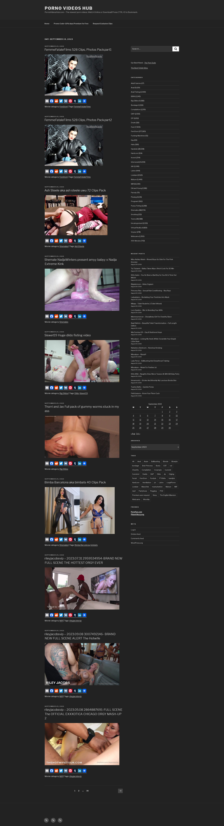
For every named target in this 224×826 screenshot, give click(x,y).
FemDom (63, 107)
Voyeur (133, 232)
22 (162, 424)
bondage (135, 466)
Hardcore (134, 153)
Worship (146, 499)
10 (177, 416)
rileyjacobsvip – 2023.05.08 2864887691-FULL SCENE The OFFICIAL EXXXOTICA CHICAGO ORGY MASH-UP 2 (83, 714)
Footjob (153, 478)
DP (132, 118)
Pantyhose (143, 491)
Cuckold (168, 470)
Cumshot (135, 474)
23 (170, 424)
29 (162, 428)
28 (155, 428)
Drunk (133, 123)
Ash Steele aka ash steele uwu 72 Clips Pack (75, 190)
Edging (171, 474)
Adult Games (136, 83)
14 (155, 420)
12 (140, 420)
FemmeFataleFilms (82, 107)
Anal (132, 88)
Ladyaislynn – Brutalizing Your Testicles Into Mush (150, 297)
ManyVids (145, 487)
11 (133, 420)
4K (133, 461)
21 (155, 424)
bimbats (94, 545)
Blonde (165, 461)
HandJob (134, 149)
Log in (133, 530)
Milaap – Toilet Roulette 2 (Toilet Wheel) (146, 304)
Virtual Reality (136, 228)
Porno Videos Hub (69, 8)
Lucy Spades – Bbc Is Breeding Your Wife (147, 310)
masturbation (157, 487)
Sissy (155, 495)
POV (161, 491)
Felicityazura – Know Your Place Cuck (145, 393)
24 (177, 424)
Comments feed (137, 538)
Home (46, 24)
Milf (61, 621)
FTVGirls (162, 478)
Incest (133, 158)
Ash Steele (79, 246)
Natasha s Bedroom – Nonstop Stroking (146, 348)
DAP (132, 114)
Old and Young (136, 188)
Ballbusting (155, 461)
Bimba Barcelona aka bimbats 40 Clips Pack (75, 482)
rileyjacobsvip (75, 621)
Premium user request (141, 495)
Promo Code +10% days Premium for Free (71, 24)
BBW (133, 96)
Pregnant (134, 201)
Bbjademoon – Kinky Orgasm (142, 284)
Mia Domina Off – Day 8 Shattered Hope (146, 332)
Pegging (153, 491)
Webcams (135, 236)
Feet (133, 127)
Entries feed (135, 534)
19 (140, 424)
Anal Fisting (135, 92)
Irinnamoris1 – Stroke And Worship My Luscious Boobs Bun (153, 380)
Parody (133, 193)
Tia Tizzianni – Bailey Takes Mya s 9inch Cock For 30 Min (152, 268)
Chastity (135, 470)
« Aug (133, 434)
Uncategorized (136, 223)
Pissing (134, 197)
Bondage (134, 105)
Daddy (144, 474)
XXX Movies (136, 241)
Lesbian (134, 175)
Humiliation (146, 483)
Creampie (158, 470)
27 (148, 428)
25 (133, 428)
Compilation (135, 109)
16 (88, 791)
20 (148, 424)
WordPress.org (137, 543)
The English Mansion (168, 495)
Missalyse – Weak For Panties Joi (144, 367)
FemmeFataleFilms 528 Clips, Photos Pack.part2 (78, 120)
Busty (158, 466)
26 (140, 428)
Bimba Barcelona (82, 545)
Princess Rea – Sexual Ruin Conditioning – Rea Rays (151, 291)
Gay (132, 140)
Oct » (138, 434)
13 (148, 420)
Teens (133, 219)
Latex (133, 171)
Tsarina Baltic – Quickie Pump (142, 387)
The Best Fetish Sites (139, 68)
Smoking (134, 214)
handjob (172, 478)
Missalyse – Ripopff (138, 354)
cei (171, 466)
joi (155, 483)
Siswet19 (84, 393)
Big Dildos (64, 393)
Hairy (133, 144)
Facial (134, 478)
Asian (146, 461)
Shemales (64, 246)
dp (165, 474)
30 (170, 428)
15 (162, 420)
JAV (132, 166)
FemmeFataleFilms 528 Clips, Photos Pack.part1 (77, 49)
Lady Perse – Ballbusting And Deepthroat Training (150, 361)
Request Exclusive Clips (102, 24)
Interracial (135, 162)
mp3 (134, 491)
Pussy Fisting (136, 206)
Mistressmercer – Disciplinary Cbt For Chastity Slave (151, 317)
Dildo (76, 393)
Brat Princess (147, 466)
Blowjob (174, 461)
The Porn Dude (150, 63)
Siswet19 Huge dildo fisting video (67, 335)
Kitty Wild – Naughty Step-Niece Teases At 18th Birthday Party (155, 374)
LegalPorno (171, 483)
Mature (134, 179)
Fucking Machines (138, 136)
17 (177, 420)
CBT (165, 466)
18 (133, 424)
